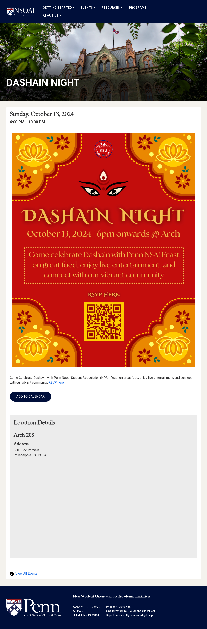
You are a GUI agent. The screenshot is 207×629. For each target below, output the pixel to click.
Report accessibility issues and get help (129, 615)
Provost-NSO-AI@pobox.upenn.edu (135, 610)
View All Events (26, 573)
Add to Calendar (30, 396)
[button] (30, 397)
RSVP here (56, 382)
